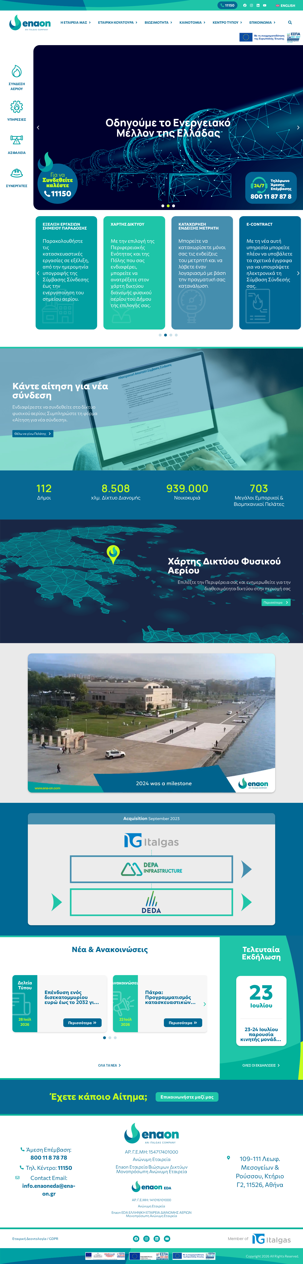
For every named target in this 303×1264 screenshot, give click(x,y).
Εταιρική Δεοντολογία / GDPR (35, 1239)
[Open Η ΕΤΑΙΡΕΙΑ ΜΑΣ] (90, 22)
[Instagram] (251, 5)
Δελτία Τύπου (25, 985)
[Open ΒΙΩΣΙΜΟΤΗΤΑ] (171, 22)
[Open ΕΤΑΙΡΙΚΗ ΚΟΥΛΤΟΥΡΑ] (136, 22)
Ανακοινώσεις (125, 982)
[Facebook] (245, 5)
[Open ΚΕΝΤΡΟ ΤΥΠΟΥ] (241, 22)
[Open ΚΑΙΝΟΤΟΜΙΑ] (204, 22)
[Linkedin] (258, 5)
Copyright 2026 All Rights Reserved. (272, 1256)
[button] (290, 22)
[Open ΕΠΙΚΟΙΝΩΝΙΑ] (274, 22)
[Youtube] (264, 5)
